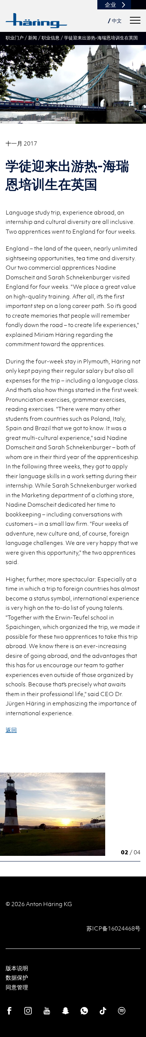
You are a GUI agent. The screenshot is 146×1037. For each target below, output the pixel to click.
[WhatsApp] (84, 1010)
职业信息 (51, 37)
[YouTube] (47, 1010)
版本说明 (17, 968)
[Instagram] (28, 1010)
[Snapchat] (65, 1010)
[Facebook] (9, 1010)
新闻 (32, 37)
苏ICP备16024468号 (113, 928)
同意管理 (17, 987)
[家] (36, 20)
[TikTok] (103, 1010)
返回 (11, 730)
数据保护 (17, 977)
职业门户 (15, 37)
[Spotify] (121, 1010)
